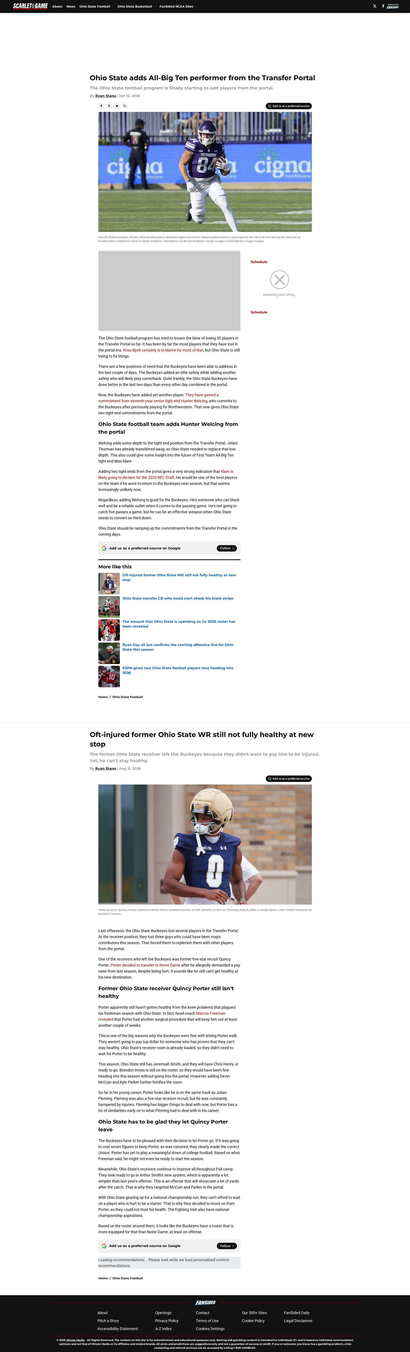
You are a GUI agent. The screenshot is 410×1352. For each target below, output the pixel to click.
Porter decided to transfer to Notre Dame (146, 965)
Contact (202, 1312)
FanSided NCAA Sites (176, 6)
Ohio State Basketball (135, 6)
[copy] (125, 106)
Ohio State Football (94, 6)
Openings (163, 1312)
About (57, 6)
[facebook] (383, 6)
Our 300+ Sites (254, 1312)
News (71, 6)
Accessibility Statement (117, 1328)
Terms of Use (207, 1320)
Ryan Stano (105, 96)
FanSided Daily (296, 1312)
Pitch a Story (108, 1320)
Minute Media (75, 1340)
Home (103, 697)
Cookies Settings (210, 1328)
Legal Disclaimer (298, 1320)
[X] (374, 6)
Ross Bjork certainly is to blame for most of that (163, 350)
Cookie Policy (253, 1320)
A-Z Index (163, 1328)
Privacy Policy (167, 1320)
